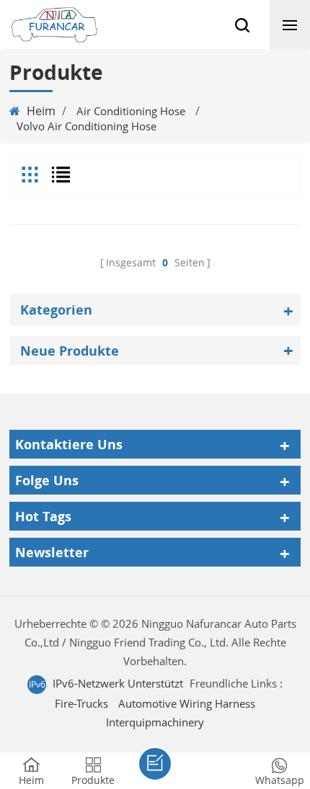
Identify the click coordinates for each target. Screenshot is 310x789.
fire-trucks (81, 703)
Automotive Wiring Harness (186, 703)
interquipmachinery (155, 722)
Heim (41, 111)
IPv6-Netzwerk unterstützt (118, 683)
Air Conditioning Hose (130, 111)
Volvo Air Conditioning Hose (86, 126)
